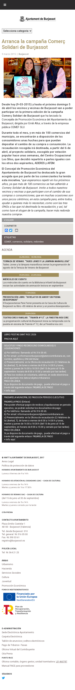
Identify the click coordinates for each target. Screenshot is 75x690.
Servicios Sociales (11, 573)
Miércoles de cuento (15, 279)
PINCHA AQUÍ (11, 339)
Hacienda (7, 568)
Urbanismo (7, 564)
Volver (9, 220)
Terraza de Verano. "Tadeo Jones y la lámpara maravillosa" (36, 261)
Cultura (5, 577)
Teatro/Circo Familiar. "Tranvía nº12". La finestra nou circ (36, 317)
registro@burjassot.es (13, 540)
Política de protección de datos (18, 465)
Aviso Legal (8, 461)
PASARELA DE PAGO (43, 387)
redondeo (39, 241)
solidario (28, 241)
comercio (17, 241)
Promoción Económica (14, 585)
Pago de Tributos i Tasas (14, 645)
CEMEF (7, 241)
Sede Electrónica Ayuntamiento (18, 632)
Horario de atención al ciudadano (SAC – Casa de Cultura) (31, 481)
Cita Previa (7, 512)
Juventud (6, 581)
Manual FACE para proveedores (18, 666)
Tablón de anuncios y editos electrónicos (23, 641)
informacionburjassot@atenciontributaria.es (42, 356)
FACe (11, 658)
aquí (13, 390)
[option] (37, 78)
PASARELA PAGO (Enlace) (17, 401)
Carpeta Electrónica (12, 636)
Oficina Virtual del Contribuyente (18, 649)
